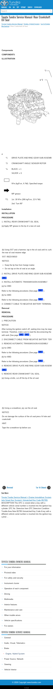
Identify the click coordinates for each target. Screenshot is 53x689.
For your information (12, 567)
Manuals (4, 7)
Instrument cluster (11, 583)
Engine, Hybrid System (31, 24)
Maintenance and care (13, 610)
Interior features (10, 605)
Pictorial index (10, 573)
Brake (6, 648)
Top (18, 7)
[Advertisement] (26, 37)
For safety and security (13, 578)
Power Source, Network (13, 659)
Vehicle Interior (10, 670)
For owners (8, 626)
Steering (7, 664)
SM (14, 7)
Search (30, 7)
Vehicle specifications (13, 620)
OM (10, 7)
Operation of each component (16, 588)
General (7, 638)
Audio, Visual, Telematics (14, 643)
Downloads (38, 7)
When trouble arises (12, 615)
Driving (7, 594)
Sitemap (23, 7)
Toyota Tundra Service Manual (11, 24)
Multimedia (8, 599)
